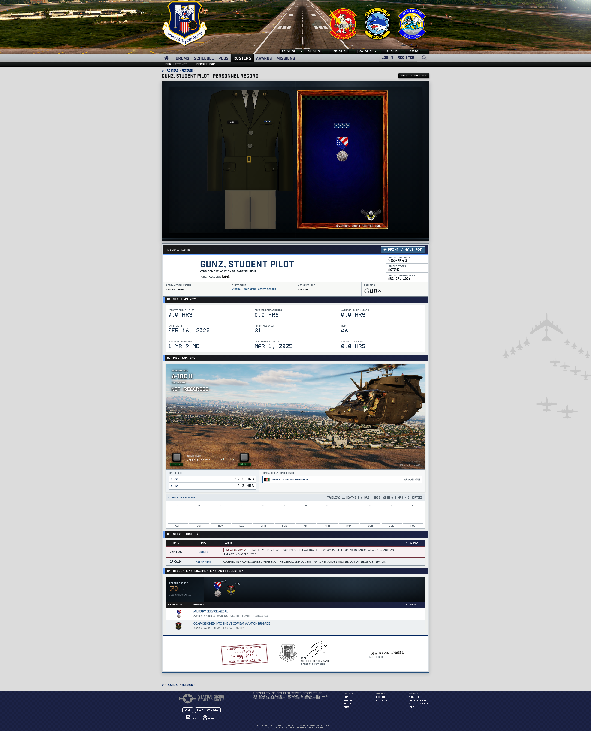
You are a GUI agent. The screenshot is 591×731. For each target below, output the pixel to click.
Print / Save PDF (405, 249)
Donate (212, 718)
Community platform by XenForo (295, 725)
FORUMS (181, 58)
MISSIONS (286, 58)
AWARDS (264, 58)
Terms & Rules (418, 700)
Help (411, 707)
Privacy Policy (418, 704)
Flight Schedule (207, 710)
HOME (347, 697)
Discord (195, 718)
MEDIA (347, 704)
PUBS (223, 58)
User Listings (175, 64)
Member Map (206, 64)
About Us (414, 697)
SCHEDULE (204, 58)
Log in (380, 697)
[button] (218, 589)
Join (188, 710)
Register (381, 700)
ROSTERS (242, 58)
